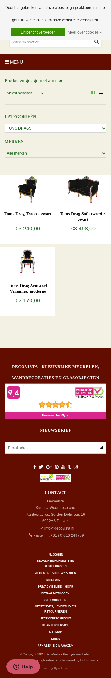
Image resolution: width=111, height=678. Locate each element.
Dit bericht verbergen (38, 32)
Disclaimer (55, 579)
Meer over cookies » (85, 32)
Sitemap (55, 632)
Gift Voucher (55, 600)
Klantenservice (55, 625)
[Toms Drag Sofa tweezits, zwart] (83, 189)
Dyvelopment (63, 668)
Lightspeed (88, 660)
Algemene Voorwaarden (55, 573)
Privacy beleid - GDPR (55, 586)
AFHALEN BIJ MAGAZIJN (56, 645)
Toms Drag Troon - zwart (27, 214)
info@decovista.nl (59, 528)
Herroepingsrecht (55, 618)
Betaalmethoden (55, 593)
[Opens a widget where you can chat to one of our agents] (23, 667)
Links (55, 638)
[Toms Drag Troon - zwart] (27, 189)
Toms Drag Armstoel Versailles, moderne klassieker (28, 291)
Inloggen (55, 554)
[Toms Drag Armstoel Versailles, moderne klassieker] (27, 261)
